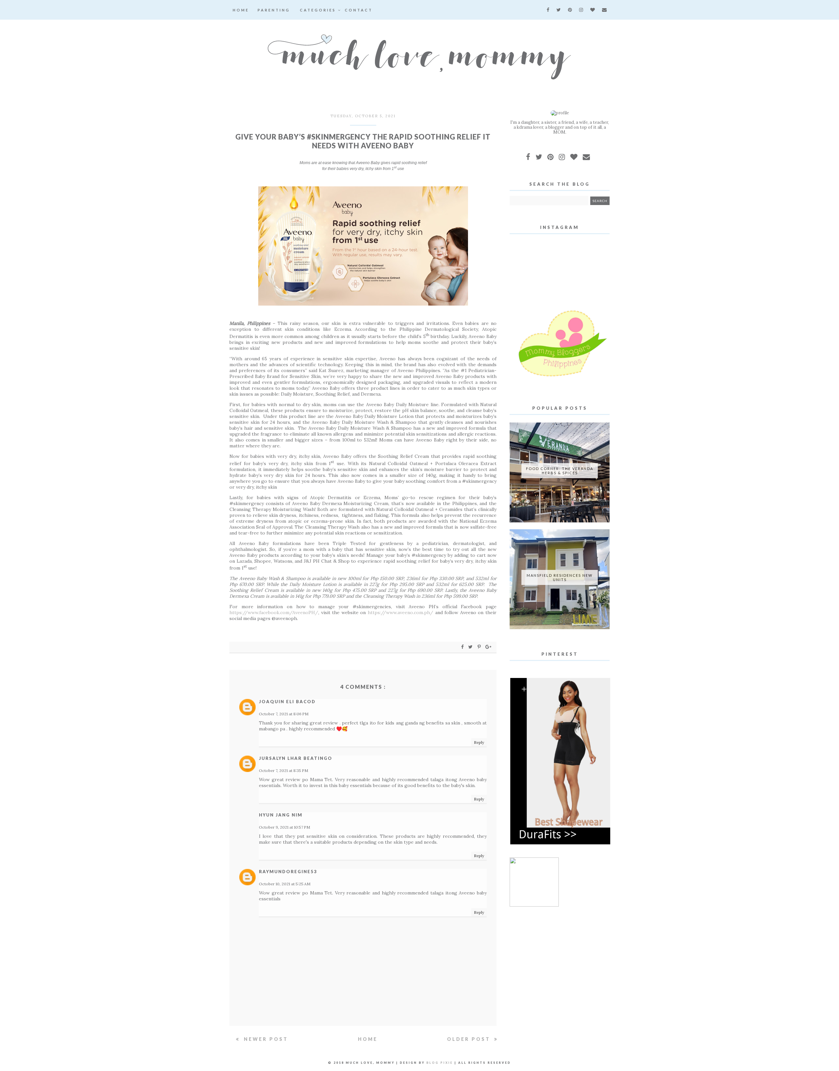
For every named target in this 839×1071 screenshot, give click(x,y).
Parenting (274, 10)
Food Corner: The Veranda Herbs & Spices (559, 470)
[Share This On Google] (488, 646)
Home (241, 10)
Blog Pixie (439, 1062)
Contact (359, 10)
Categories (319, 10)
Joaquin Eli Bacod (287, 701)
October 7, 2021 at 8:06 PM (283, 713)
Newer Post (265, 1039)
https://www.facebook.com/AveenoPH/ (273, 612)
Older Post (470, 1039)
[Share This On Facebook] (462, 646)
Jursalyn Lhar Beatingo (295, 758)
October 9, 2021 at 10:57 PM (284, 827)
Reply (479, 742)
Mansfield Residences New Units (560, 577)
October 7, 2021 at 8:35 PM (283, 770)
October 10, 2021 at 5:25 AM (284, 883)
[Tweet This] (471, 646)
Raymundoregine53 (288, 871)
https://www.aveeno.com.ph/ (400, 612)
